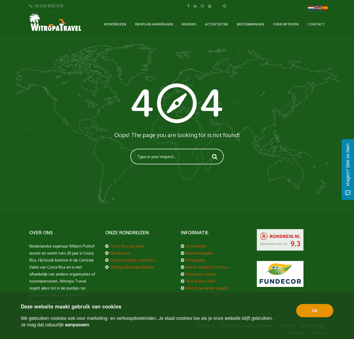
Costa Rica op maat (127, 246)
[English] (318, 7)
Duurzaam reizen (200, 274)
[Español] (324, 7)
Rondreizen (115, 24)
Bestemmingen (250, 24)
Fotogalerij (195, 260)
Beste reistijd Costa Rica (207, 267)
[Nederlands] (311, 7)
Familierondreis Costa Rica (133, 260)
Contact (316, 24)
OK (315, 310)
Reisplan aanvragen (154, 24)
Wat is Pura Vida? (201, 281)
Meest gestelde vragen (207, 288)
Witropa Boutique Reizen (132, 267)
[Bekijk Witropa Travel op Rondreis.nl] (280, 239)
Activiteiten (216, 24)
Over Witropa (286, 24)
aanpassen (77, 324)
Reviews (189, 24)
